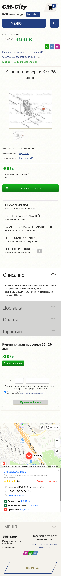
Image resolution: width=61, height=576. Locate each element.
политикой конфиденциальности (31, 393)
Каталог (21, 52)
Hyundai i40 (37, 52)
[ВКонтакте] (52, 46)
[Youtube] (47, 46)
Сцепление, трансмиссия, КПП (19, 57)
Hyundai (24, 153)
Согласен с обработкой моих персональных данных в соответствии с (25, 392)
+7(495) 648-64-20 (44, 540)
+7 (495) (17, 39)
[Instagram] (57, 46)
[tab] (30, 274)
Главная (6, 52)
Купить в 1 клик (30, 402)
